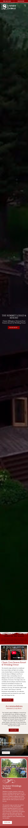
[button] (25, 5)
